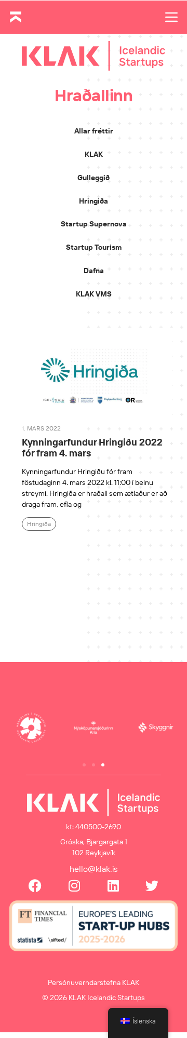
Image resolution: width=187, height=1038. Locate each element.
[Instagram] (74, 885)
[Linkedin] (112, 885)
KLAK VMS (94, 294)
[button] (84, 764)
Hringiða (93, 201)
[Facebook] (35, 885)
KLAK (94, 154)
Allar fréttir (93, 131)
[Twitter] (151, 885)
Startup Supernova (94, 223)
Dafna (94, 270)
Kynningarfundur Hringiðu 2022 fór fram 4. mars (92, 448)
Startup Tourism (94, 247)
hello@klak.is (94, 869)
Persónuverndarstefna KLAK (93, 982)
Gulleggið (93, 177)
